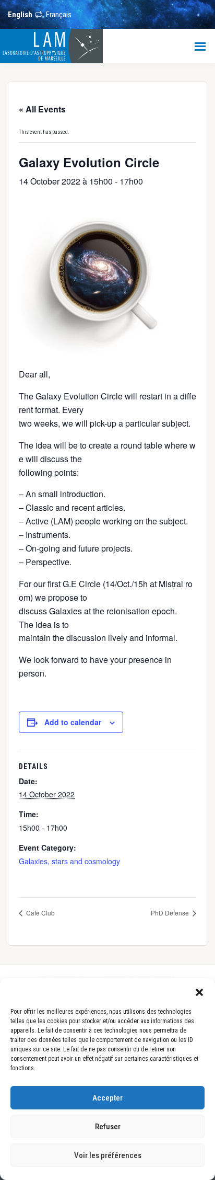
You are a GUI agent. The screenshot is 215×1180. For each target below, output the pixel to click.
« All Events (42, 109)
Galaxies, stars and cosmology (69, 861)
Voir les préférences (107, 1155)
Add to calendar (72, 722)
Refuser (108, 1126)
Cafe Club (40, 912)
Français (58, 14)
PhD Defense (170, 912)
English (20, 14)
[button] (199, 991)
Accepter (107, 1098)
